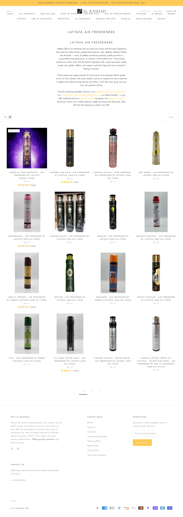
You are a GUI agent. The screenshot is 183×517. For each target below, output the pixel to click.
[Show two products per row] (5, 117)
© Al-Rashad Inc (20, 508)
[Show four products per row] (10, 117)
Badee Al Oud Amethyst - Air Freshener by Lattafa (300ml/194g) (27, 175)
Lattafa (21, 18)
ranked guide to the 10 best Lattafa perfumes (80, 95)
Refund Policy (93, 445)
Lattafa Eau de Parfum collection (109, 91)
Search (161, 18)
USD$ (9, 11)
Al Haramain (83, 18)
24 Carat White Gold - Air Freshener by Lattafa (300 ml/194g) (70, 361)
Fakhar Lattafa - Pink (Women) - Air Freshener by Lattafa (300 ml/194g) (113, 175)
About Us (91, 427)
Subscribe (142, 442)
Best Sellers (48, 13)
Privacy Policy (93, 450)
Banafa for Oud (105, 18)
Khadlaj (126, 18)
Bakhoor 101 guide (116, 98)
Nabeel (172, 13)
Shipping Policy (94, 441)
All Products (27, 13)
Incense (141, 13)
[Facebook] (12, 448)
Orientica (63, 18)
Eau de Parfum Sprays (118, 13)
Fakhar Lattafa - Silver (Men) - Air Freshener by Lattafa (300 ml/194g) (113, 361)
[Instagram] (18, 448)
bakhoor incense (87, 98)
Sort (172, 117)
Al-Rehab (157, 13)
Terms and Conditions (96, 455)
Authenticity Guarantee (97, 436)
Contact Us (91, 431)
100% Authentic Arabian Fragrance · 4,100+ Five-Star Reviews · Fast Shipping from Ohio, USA (91, 3)
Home (10, 13)
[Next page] (100, 391)
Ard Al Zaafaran (42, 18)
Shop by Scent (69, 13)
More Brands (144, 18)
